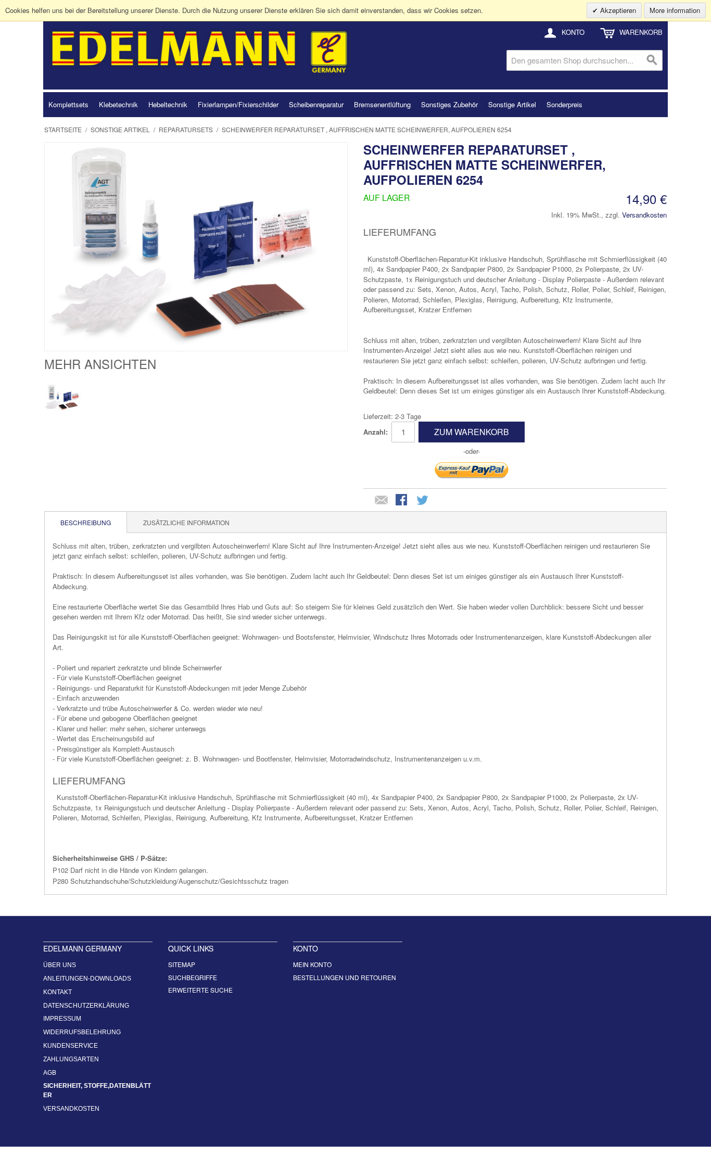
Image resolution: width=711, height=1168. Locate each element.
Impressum (62, 1018)
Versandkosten (644, 215)
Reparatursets (186, 129)
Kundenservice (70, 1045)
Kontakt (57, 992)
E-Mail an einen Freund (381, 500)
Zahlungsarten (71, 1059)
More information (675, 10)
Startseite (63, 129)
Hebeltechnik (167, 104)
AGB (49, 1072)
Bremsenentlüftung (382, 104)
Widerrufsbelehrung (82, 1032)
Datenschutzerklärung (86, 1005)
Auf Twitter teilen (423, 500)
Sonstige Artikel (512, 104)
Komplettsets (68, 104)
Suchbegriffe (192, 977)
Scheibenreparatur (316, 104)
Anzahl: (375, 432)
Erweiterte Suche (200, 989)
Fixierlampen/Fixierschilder (238, 104)
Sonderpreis (564, 104)
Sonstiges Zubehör (449, 104)
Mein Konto (312, 964)
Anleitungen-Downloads (87, 978)
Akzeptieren (617, 10)
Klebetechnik (118, 104)
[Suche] (652, 60)
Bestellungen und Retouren (344, 977)
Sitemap (181, 964)
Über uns (59, 965)
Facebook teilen (402, 500)
